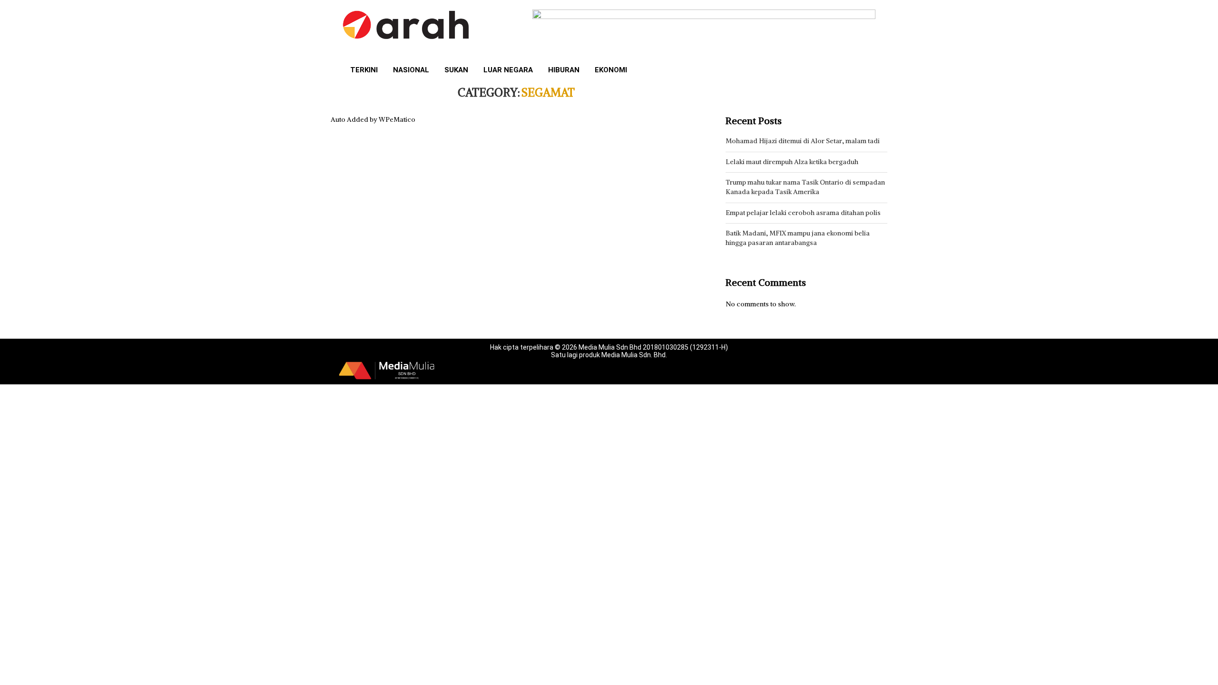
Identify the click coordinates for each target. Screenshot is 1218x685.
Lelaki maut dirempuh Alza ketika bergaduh (792, 161)
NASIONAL (411, 70)
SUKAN (456, 70)
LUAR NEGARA (508, 70)
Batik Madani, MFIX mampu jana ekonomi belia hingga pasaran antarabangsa (798, 238)
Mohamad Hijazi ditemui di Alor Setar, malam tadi (803, 141)
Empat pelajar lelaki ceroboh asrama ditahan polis (803, 212)
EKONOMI (611, 70)
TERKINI (364, 70)
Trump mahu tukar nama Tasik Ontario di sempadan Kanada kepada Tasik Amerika (805, 187)
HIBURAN (564, 70)
